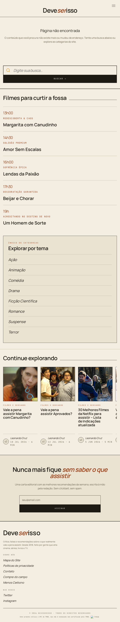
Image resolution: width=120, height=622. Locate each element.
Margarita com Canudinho (30, 125)
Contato (8, 571)
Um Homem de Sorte (24, 223)
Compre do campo (15, 577)
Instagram (9, 601)
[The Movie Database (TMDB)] (95, 617)
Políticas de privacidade (18, 566)
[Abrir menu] (113, 5)
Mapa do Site (11, 560)
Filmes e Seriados (14, 405)
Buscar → (60, 78)
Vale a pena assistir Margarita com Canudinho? (17, 413)
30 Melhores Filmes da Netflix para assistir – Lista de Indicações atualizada (93, 417)
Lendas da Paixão (21, 174)
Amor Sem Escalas (22, 149)
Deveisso (60, 10)
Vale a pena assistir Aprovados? (56, 411)
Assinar (60, 508)
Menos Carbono (13, 582)
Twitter (7, 595)
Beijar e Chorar (18, 198)
